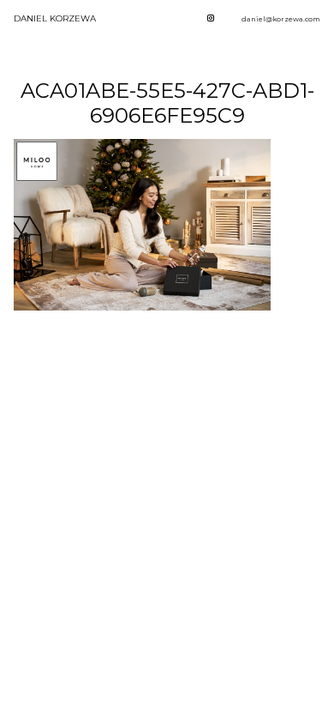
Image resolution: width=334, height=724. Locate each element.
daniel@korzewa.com (281, 19)
